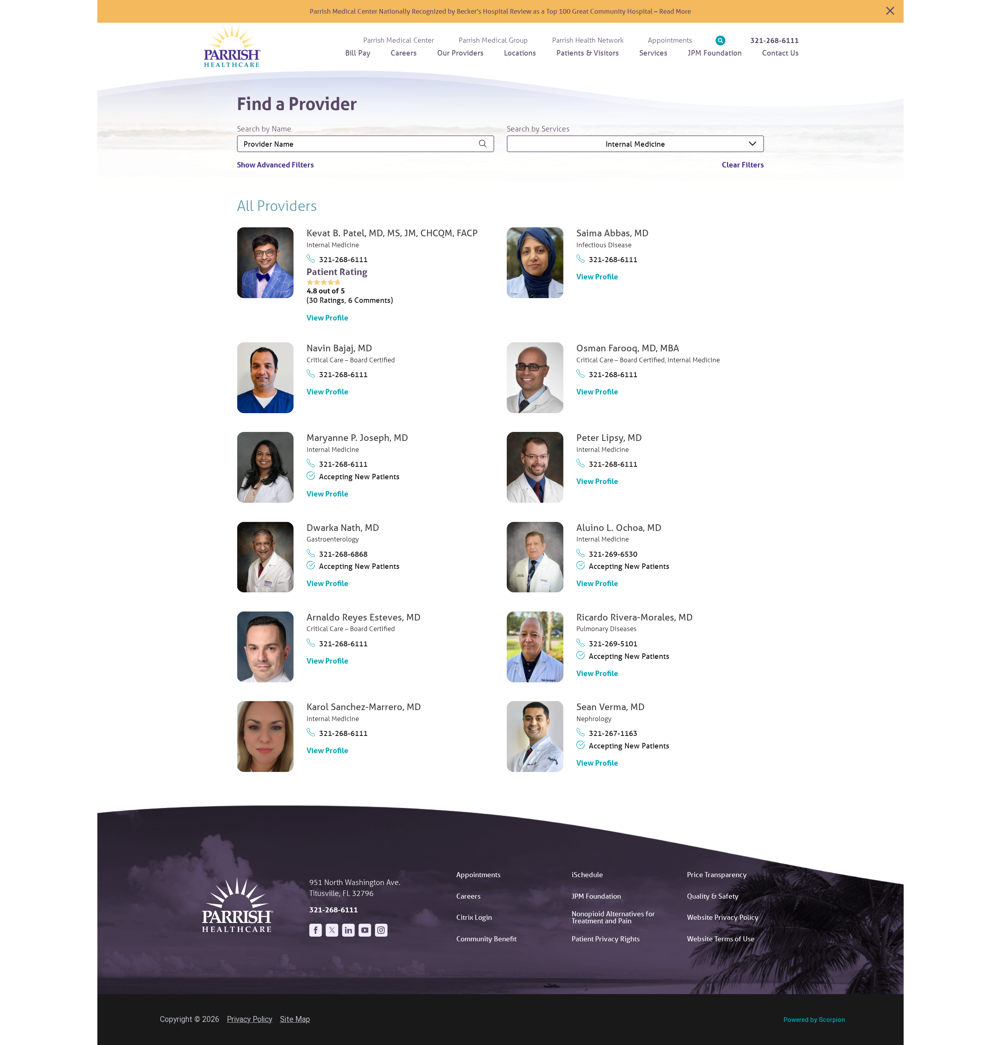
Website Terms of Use (721, 938)
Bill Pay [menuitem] (357, 53)
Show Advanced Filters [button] (275, 164)
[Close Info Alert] (890, 11)
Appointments (478, 874)
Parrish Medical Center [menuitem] (398, 40)
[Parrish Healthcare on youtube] (365, 930)
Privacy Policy (249, 1019)
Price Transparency (717, 874)
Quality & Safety (713, 896)
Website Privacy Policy (723, 917)
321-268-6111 (774, 40)
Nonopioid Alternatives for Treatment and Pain (613, 917)
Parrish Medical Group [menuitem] (493, 40)
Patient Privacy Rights (606, 938)
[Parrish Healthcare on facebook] (315, 930)
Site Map (295, 1019)
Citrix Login (474, 917)
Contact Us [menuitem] (780, 53)
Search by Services (538, 128)
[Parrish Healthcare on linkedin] (348, 930)
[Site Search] (720, 40)
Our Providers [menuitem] (460, 53)
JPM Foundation (596, 896)
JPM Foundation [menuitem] (715, 53)
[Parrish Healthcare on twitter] (332, 930)
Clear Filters (743, 164)
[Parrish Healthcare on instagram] (381, 930)
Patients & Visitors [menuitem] (587, 53)
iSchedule (587, 874)
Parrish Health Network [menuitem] (588, 40)
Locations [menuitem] (520, 53)
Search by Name (264, 128)
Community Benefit (486, 938)
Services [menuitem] (653, 53)
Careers (468, 896)
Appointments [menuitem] (670, 40)
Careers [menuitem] (404, 53)
